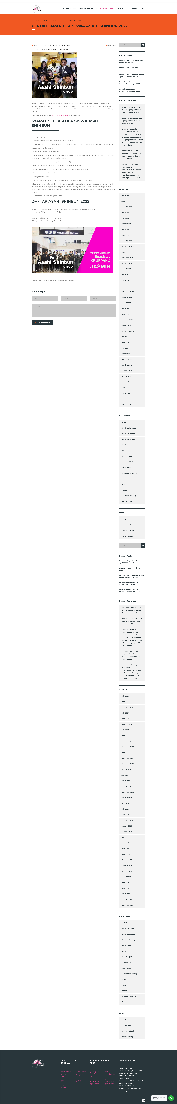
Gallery (134, 8)
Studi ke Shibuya (63, 1086)
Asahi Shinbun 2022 (50, 280)
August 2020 (126, 303)
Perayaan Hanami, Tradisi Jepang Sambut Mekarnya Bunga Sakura (131, 175)
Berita (124, 451)
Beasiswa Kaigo (128, 445)
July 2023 (125, 229)
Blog (142, 8)
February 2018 (127, 399)
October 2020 (127, 297)
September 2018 (128, 371)
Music (124, 484)
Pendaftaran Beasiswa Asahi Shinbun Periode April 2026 (130, 90)
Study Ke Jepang (107, 8)
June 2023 (125, 235)
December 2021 (127, 258)
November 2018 (127, 359)
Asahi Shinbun (127, 422)
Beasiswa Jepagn (128, 434)
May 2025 (125, 218)
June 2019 (125, 342)
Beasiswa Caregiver (129, 428)
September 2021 (128, 263)
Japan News (126, 467)
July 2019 (125, 337)
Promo (124, 490)
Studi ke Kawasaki (64, 1081)
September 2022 (128, 246)
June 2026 (125, 201)
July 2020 (125, 308)
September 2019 (128, 331)
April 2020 (125, 314)
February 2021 (127, 286)
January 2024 (127, 224)
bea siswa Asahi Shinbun (60, 115)
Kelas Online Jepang (129, 473)
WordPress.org (127, 536)
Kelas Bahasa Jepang (88, 8)
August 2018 (126, 376)
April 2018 (125, 388)
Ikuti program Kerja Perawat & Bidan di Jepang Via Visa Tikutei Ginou (132, 142)
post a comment (43, 322)
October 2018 (127, 365)
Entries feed (126, 525)
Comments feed (128, 530)
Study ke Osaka (81, 1075)
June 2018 (125, 382)
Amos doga (126, 107)
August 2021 (126, 269)
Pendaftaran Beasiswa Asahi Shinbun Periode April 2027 (130, 83)
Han (123, 118)
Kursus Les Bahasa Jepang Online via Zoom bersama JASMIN (131, 109)
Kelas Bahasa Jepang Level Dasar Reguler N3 (95, 1082)
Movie (124, 479)
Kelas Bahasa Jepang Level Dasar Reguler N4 (110, 1073)
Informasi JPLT (127, 462)
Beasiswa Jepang (128, 439)
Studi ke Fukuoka (79, 1081)
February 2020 (127, 320)
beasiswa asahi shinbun (66, 280)
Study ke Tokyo (66, 1071)
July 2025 (125, 212)
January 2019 (126, 354)
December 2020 (128, 291)
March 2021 (126, 280)
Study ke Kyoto (81, 1071)
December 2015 (127, 404)
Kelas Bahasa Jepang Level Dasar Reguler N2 (110, 1082)
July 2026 (125, 195)
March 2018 (126, 393)
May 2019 (125, 348)
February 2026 (127, 207)
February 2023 (127, 241)
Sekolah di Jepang (129, 496)
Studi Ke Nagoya (63, 1075)
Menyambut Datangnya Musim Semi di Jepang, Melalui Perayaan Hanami (131, 167)
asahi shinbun (37, 280)
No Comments (111, 45)
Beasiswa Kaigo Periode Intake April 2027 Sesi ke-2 (131, 61)
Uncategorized (127, 501)
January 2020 (127, 325)
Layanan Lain (122, 8)
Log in (124, 519)
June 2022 (125, 252)
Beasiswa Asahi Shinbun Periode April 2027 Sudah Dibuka (131, 76)
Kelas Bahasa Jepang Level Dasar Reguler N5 (95, 1073)
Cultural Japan (127, 456)
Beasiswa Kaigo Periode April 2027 (130, 68)
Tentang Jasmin (69, 8)
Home (33, 21)
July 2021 (125, 275)
